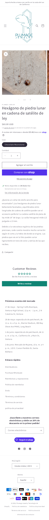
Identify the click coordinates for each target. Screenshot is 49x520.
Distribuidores (11, 367)
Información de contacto (25, 514)
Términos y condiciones (15, 396)
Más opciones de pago (24, 179)
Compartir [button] (9, 252)
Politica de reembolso (14, 384)
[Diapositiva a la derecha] (30, 100)
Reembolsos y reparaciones (16, 379)
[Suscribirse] (41, 430)
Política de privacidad (37, 506)
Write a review (24, 283)
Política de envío (34, 510)
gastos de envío (9, 128)
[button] (5, 26)
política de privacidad (14, 408)
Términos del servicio (18, 510)
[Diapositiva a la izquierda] (19, 100)
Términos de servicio (13, 402)
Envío (7, 390)
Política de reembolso (19, 506)
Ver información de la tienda (17, 192)
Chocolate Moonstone (14, 144)
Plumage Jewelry (22, 503)
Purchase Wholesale (13, 373)
